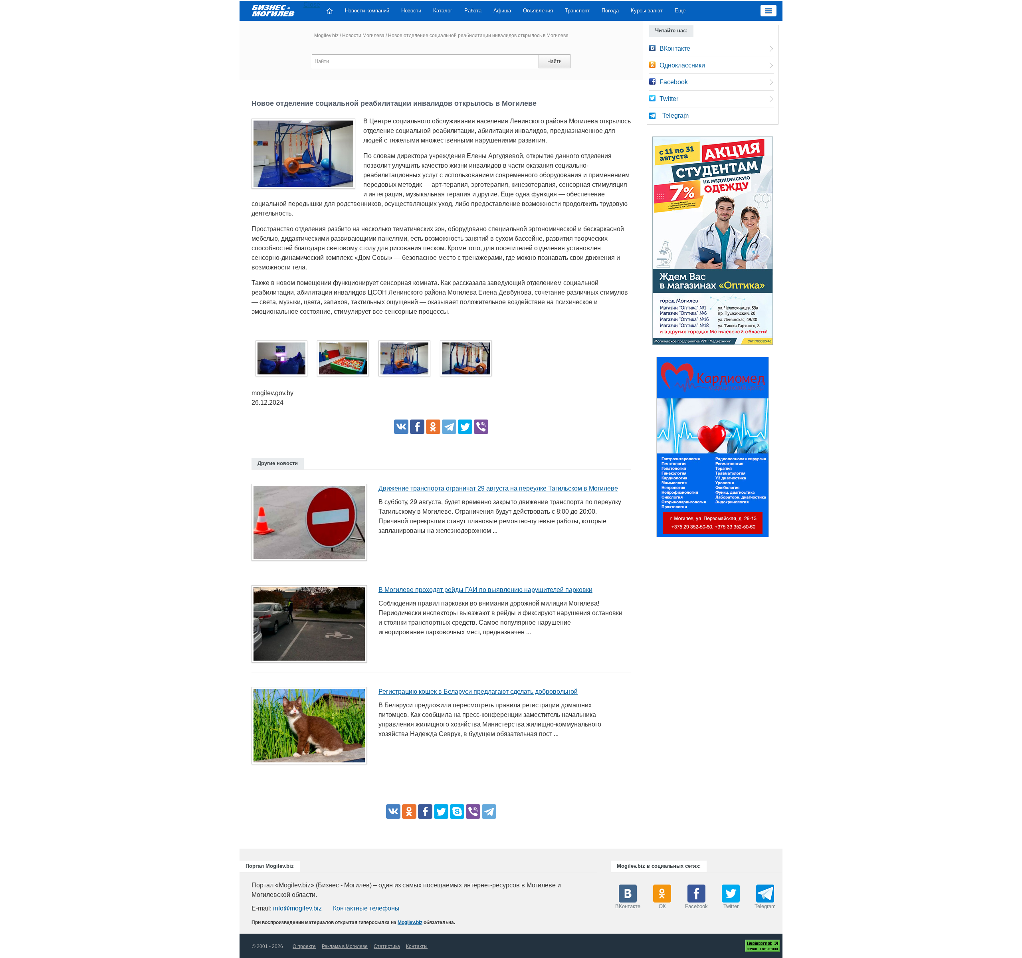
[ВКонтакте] (401, 427)
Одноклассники (682, 65)
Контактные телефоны (366, 908)
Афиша (502, 11)
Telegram (675, 115)
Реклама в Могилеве (345, 946)
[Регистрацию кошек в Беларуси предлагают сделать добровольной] (312, 728)
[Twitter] (465, 427)
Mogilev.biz (326, 35)
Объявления (538, 11)
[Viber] (481, 427)
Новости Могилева (363, 35)
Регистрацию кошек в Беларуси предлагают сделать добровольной (478, 691)
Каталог (442, 11)
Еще (680, 11)
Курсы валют (647, 11)
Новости (411, 11)
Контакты (417, 946)
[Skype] (457, 811)
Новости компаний (367, 11)
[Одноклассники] (433, 427)
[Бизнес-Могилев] (273, 10)
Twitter (669, 98)
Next (777, 449)
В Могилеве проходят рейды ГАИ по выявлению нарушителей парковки (485, 589)
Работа (472, 11)
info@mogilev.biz (297, 908)
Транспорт (577, 11)
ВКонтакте (675, 48)
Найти (554, 61)
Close (311, 4)
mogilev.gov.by (272, 393)
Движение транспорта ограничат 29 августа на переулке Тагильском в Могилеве (498, 488)
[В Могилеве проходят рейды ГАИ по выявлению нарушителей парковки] (312, 626)
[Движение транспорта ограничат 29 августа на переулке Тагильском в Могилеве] (312, 524)
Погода (610, 11)
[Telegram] (449, 427)
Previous (648, 449)
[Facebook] (417, 427)
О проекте (304, 946)
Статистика (387, 946)
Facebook (674, 82)
